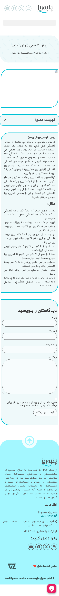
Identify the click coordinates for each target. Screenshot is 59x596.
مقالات (38, 53)
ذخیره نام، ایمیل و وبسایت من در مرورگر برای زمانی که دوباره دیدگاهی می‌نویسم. (32, 403)
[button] (29, 23)
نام (54, 318)
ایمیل (53, 331)
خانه (45, 53)
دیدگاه (53, 357)
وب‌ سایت (51, 344)
